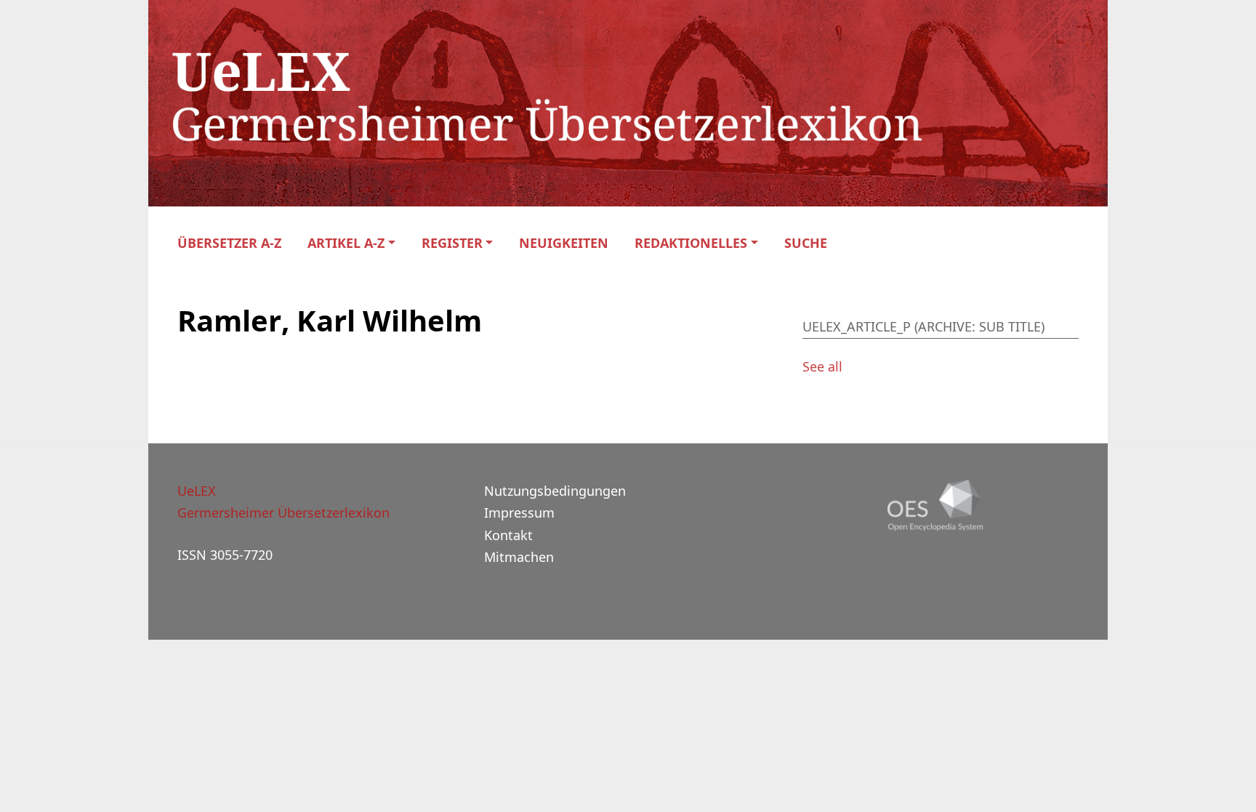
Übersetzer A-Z (229, 243)
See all (822, 366)
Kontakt (508, 535)
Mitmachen (519, 557)
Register (452, 243)
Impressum (519, 512)
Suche (805, 243)
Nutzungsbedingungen (555, 490)
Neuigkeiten (563, 243)
